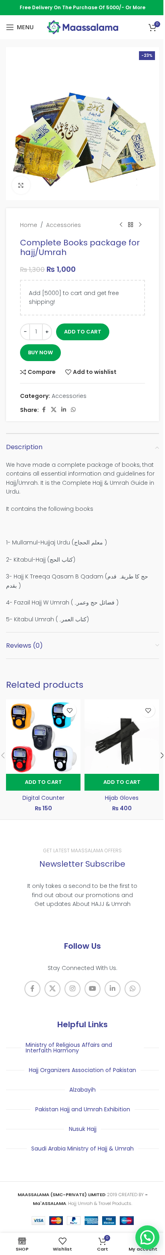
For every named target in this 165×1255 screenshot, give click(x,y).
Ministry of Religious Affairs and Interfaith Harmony (69, 1047)
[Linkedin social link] (63, 409)
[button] (43, 782)
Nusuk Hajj (83, 1129)
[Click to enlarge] (21, 185)
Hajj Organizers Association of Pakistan (82, 1070)
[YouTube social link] (93, 989)
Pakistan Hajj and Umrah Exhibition (82, 1109)
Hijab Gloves (122, 798)
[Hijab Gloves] (122, 736)
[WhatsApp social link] (73, 409)
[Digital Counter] (43, 736)
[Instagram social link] (72, 989)
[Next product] (140, 225)
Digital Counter (43, 798)
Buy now (40, 352)
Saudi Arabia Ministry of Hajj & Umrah (82, 1149)
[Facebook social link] (43, 409)
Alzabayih (82, 1090)
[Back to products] (130, 225)
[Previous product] (121, 225)
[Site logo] (82, 27)
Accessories (63, 225)
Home (28, 225)
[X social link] (53, 409)
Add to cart (82, 331)
